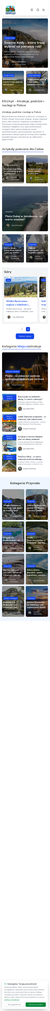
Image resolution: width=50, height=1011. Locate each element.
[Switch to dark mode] (43, 10)
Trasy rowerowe (34, 75)
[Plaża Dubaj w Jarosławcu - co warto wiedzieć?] (25, 208)
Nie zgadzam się (14, 1004)
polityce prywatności (11, 1000)
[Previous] (22, 329)
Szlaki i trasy (9, 38)
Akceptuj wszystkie (35, 1004)
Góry (30, 165)
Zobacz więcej (25, 336)
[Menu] (31, 9)
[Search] (37, 9)
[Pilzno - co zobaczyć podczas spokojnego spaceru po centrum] (25, 371)
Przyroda (9, 212)
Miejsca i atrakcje (11, 165)
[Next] (28, 329)
